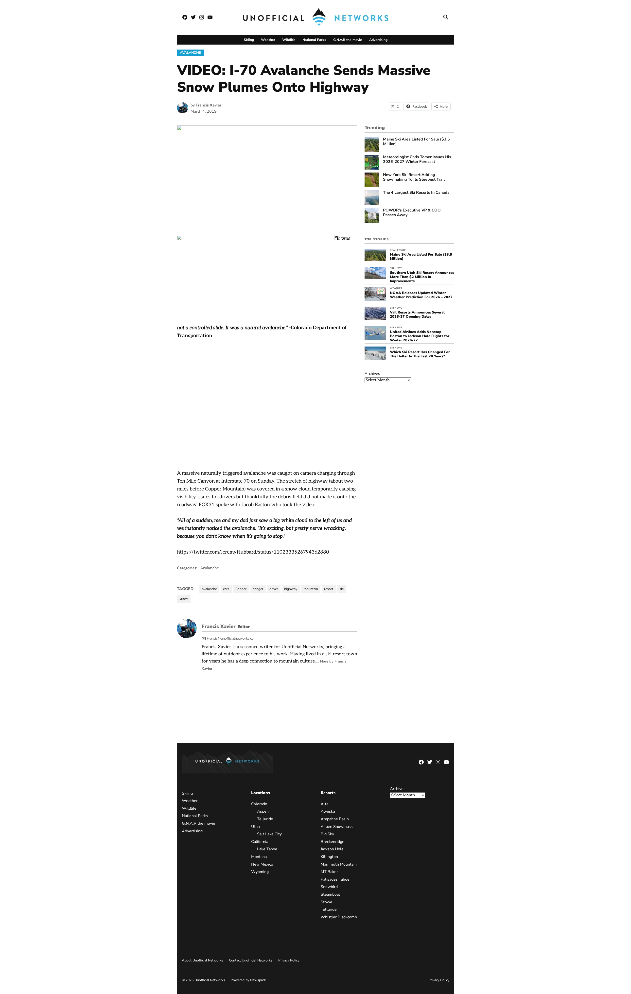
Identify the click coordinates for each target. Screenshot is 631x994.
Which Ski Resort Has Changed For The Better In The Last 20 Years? (420, 354)
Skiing (249, 39)
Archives (372, 373)
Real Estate (398, 250)
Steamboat (330, 894)
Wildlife (288, 39)
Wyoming (260, 871)
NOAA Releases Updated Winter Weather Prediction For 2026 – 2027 (421, 294)
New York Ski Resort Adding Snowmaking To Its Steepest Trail (414, 177)
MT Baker (329, 871)
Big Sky (327, 834)
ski (341, 589)
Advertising (378, 39)
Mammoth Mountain (338, 864)
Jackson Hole (331, 849)
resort (328, 589)
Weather (268, 39)
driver (273, 589)
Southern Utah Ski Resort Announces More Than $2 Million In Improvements (422, 277)
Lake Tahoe (267, 849)
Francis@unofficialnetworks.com (232, 638)
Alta (324, 803)
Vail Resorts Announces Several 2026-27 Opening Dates (417, 314)
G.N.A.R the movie (347, 39)
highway (290, 589)
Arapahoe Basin (334, 819)
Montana (259, 856)
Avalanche (190, 52)
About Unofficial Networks (202, 960)
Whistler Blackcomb (338, 917)
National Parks (314, 39)
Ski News (396, 268)
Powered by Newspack (248, 980)
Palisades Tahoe (334, 879)
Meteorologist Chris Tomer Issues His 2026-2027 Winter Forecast (417, 159)
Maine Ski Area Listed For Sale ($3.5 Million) (416, 141)
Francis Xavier (208, 105)
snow (183, 598)
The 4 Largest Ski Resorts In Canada (416, 192)
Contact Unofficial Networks (250, 960)
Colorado (259, 803)
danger (258, 589)
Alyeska (327, 811)
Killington (329, 856)
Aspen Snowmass (336, 826)
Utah (255, 826)
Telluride (265, 819)
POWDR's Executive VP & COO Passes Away (412, 212)
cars (226, 589)
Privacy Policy (288, 960)
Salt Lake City (269, 834)
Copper (240, 589)
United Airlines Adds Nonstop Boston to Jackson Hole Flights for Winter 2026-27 (419, 336)
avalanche (209, 589)
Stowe (326, 902)
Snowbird (328, 886)
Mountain (310, 589)
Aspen (263, 811)
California (259, 841)
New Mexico (262, 864)
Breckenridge (332, 841)
